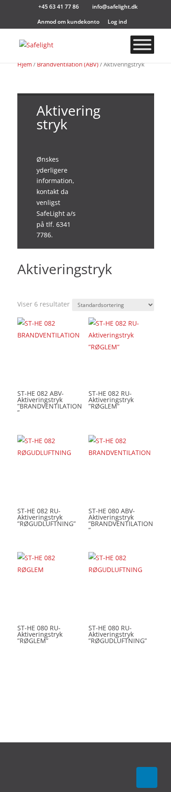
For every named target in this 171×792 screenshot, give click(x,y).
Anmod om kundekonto (68, 22)
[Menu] (142, 44)
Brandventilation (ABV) (67, 64)
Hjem (24, 64)
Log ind (117, 22)
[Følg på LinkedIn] (146, 777)
